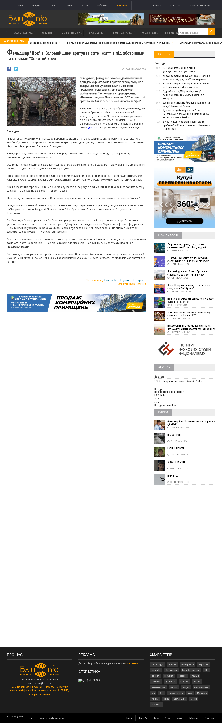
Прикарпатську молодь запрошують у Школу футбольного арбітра (190, 300)
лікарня (155, 676)
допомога (170, 681)
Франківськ (171, 670)
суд (153, 693)
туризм (155, 698)
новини (172, 664)
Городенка (157, 704)
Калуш (186, 687)
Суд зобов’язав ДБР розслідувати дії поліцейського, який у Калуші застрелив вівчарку (183, 95)
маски (194, 698)
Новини (19, 5)
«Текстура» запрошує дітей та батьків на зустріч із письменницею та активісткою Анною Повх (188, 259)
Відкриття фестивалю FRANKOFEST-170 (183, 381)
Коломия (156, 681)
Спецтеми (122, 5)
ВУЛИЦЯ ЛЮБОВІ (175, 448)
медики (174, 687)
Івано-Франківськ (190, 670)
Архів (156, 5)
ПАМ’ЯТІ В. (172, 475)
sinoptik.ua (170, 405)
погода (197, 681)
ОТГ (162, 693)
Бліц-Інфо (156, 670)
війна (166, 698)
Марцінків (202, 693)
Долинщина (180, 698)
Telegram (123, 280)
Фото (53, 5)
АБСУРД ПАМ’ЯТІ (176, 462)
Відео (69, 5)
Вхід (30, 718)
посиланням (131, 663)
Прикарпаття (187, 664)
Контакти (175, 5)
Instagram (139, 280)
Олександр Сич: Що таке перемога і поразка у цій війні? (191, 423)
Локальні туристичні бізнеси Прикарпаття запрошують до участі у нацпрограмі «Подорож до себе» (188, 273)
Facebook (110, 280)
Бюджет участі (176, 693)
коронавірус (157, 664)
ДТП (206, 670)
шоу (190, 693)
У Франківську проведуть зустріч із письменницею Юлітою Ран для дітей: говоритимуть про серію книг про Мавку (188, 246)
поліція (195, 676)
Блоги (85, 5)
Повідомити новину (200, 5)
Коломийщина (201, 687)
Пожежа (182, 676)
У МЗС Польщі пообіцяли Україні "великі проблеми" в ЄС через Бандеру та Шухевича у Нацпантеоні (186, 125)
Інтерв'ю (36, 5)
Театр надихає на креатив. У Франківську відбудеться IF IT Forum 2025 (188, 314)
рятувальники (158, 687)
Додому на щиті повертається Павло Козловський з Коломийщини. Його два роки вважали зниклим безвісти (186, 114)
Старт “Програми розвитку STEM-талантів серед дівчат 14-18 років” (188, 287)
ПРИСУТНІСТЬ (174, 435)
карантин (203, 664)
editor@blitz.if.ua (43, 683)
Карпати (184, 681)
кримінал (168, 676)
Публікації (102, 5)
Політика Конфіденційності (52, 718)
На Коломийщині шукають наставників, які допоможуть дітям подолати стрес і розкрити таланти (191, 327)
